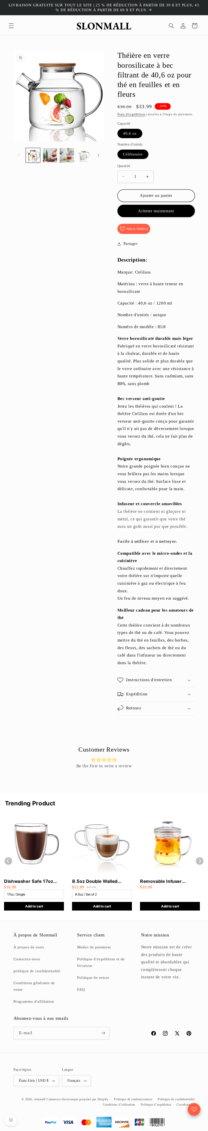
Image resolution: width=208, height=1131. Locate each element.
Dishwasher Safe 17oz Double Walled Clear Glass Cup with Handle (33, 881)
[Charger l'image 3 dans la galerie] (67, 155)
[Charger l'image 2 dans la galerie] (50, 155)
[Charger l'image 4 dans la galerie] (84, 155)
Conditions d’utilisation (119, 1104)
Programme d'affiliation (34, 1001)
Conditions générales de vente (34, 986)
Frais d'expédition (131, 114)
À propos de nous (28, 947)
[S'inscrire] (103, 1033)
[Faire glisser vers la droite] (98, 155)
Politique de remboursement (133, 1099)
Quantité (123, 166)
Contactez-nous (26, 959)
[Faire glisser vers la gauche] (19, 155)
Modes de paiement (94, 947)
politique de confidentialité (36, 971)
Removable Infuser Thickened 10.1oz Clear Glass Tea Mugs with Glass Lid (169, 881)
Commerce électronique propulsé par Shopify (77, 1099)
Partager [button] (131, 244)
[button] (11, 25)
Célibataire (133, 154)
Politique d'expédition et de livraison (101, 962)
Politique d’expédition (156, 1104)
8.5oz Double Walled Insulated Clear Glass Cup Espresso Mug (100, 881)
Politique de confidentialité (176, 1099)
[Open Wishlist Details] (194, 1109)
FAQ (81, 989)
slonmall (39, 1099)
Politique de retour (93, 978)
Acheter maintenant (156, 211)
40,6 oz (130, 133)
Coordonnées (186, 1104)
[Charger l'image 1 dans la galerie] (33, 155)
